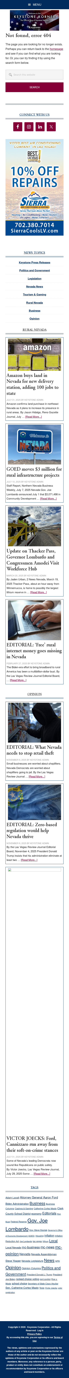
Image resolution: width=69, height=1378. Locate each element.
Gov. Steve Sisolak (38, 1230)
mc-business (31, 1247)
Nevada (24, 1254)
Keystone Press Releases (34, 262)
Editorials (49, 1213)
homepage (56, 49)
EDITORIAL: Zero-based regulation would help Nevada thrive (32, 831)
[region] (34, 187)
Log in (40, 1330)
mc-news (47, 1247)
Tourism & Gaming (34, 294)
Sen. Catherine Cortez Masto (22, 1287)
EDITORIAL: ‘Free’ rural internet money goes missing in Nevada (34, 651)
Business (34, 310)
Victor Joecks (51, 1287)
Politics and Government (34, 270)
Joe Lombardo (26, 1241)
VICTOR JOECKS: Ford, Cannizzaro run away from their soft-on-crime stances (32, 1144)
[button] (34, 187)
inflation (49, 1235)
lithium (45, 1241)
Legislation (34, 278)
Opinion (34, 318)
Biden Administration (17, 1203)
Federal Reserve (19, 1221)
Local (53, 1240)
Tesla (41, 1287)
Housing (40, 1235)
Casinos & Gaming (24, 1208)
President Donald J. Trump (39, 1274)
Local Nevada (13, 1247)
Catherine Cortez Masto (45, 1208)
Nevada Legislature (32, 1261)
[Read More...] (33, 416)
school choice (19, 1283)
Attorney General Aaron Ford (39, 1197)
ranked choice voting (27, 1279)
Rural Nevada (34, 303)
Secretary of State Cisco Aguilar (43, 1283)
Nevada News (34, 286)
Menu (37, 4)
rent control (45, 1279)
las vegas (37, 1241)
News (49, 1260)
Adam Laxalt (12, 1197)
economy (36, 1213)
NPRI (57, 1261)
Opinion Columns (31, 1268)
